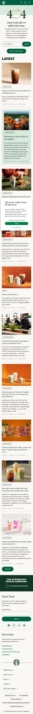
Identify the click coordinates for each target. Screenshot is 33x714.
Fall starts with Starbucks (10, 294)
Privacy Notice (16, 227)
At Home (6, 684)
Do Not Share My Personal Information (16, 702)
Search (26, 44)
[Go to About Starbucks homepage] (4, 2)
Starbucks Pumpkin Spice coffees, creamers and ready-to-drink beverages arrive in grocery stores (16, 449)
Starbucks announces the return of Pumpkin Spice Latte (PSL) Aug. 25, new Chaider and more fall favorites (15, 394)
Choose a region (10, 689)
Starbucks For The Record (11, 651)
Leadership (5, 654)
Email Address (6, 609)
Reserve (5, 679)
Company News (7, 648)
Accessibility (23, 695)
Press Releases (7, 646)
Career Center (7, 675)
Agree (16, 223)
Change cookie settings (16, 220)
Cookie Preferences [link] (16, 706)
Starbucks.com (7, 670)
